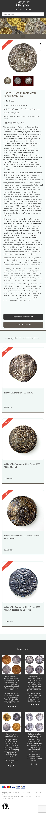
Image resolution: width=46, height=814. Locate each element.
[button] (40, 44)
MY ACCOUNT (19, 10)
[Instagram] (19, 672)
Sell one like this (22, 324)
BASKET (28, 10)
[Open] (11, 664)
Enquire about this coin (21, 316)
